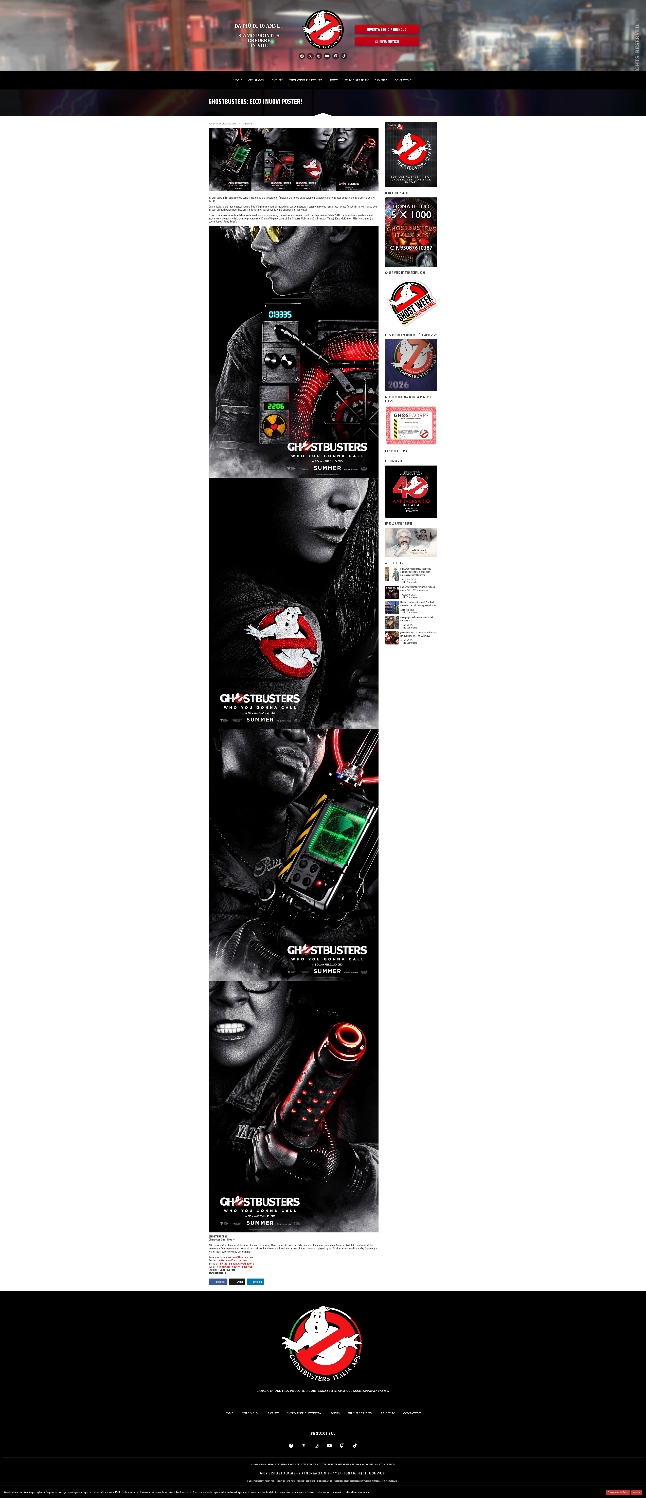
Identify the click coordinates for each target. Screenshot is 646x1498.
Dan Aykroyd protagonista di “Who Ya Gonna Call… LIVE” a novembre (417, 589)
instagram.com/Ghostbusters (237, 1263)
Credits (391, 1464)
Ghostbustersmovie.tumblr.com (235, 1266)
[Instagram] (318, 56)
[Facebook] (302, 56)
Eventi (277, 80)
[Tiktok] (344, 56)
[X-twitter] (310, 56)
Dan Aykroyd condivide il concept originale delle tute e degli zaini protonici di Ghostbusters (415, 572)
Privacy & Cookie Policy (618, 1492)
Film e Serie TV (357, 80)
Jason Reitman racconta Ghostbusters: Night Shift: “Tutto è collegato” (418, 634)
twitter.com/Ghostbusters (233, 1260)
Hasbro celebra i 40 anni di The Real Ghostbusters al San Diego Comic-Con (418, 604)
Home (238, 80)
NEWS (334, 80)
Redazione (247, 123)
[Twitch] (335, 56)
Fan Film (382, 80)
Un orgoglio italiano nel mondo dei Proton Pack (416, 619)
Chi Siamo (256, 80)
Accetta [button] (636, 1492)
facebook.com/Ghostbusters (236, 1257)
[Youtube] (327, 56)
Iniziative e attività (305, 80)
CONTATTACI (403, 80)
